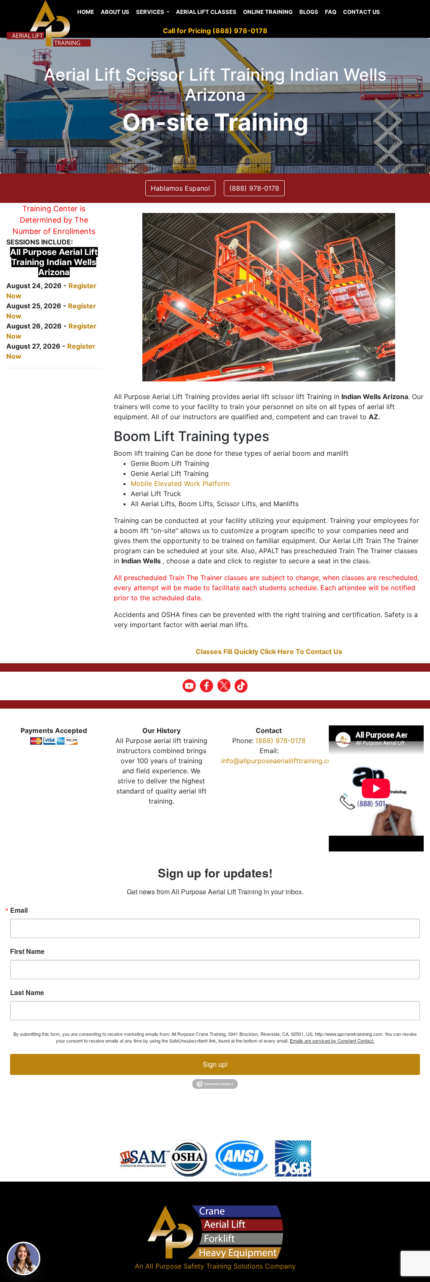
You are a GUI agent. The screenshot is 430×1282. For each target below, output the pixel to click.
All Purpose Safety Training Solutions (204, 1266)
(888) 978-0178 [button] (254, 188)
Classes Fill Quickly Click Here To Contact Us (269, 651)
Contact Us (361, 11)
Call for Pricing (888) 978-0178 (215, 30)
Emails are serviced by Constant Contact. (332, 1040)
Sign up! (215, 1064)
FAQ (330, 11)
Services (150, 11)
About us (115, 11)
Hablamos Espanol (180, 188)
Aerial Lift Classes (206, 11)
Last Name (27, 992)
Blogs (308, 11)
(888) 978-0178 (281, 740)
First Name (27, 951)
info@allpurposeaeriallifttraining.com (279, 761)
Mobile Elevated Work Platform (180, 483)
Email (19, 910)
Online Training (268, 11)
